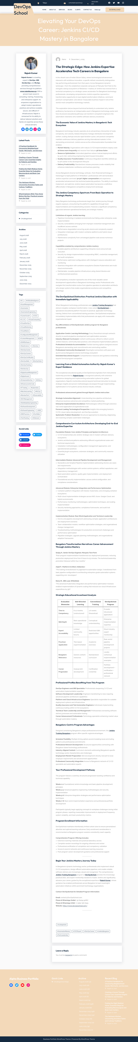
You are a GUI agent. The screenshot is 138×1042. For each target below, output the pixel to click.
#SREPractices (25, 414)
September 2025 (26, 276)
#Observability (37, 395)
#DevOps (35, 346)
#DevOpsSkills (24, 361)
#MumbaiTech (24, 395)
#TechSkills (36, 414)
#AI (21, 300)
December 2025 (25, 265)
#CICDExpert (77, 931)
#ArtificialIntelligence (32, 300)
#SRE (39, 410)
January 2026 (24, 261)
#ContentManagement (27, 338)
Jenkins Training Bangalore (102, 305)
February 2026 (25, 258)
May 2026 (23, 247)
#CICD (35, 315)
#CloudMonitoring (25, 327)
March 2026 (24, 254)
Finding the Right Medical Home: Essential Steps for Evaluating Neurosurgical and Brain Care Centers (31, 172)
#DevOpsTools (37, 361)
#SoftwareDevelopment (27, 406)
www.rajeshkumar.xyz (28, 91)
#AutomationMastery (63, 931)
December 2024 (25, 284)
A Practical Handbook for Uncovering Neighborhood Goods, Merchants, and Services (30, 148)
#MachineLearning (26, 391)
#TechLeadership (62, 935)
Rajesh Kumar (78, 375)
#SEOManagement (26, 399)
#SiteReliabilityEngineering (28, 403)
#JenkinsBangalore (103, 931)
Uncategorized (26, 218)
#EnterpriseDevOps (26, 380)
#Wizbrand (35, 418)
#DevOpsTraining (25, 365)
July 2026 (23, 239)
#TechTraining (24, 418)
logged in (68, 955)
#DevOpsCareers (25, 353)
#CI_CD (22, 319)
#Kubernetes (35, 387)
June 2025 (23, 280)
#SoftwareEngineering (27, 410)
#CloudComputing (34, 319)
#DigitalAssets (24, 376)
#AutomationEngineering (28, 312)
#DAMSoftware (25, 342)
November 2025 (25, 269)
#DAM (40, 338)
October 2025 (24, 272)
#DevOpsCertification (27, 357)
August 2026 (24, 235)
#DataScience (24, 346)
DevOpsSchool (103, 308)
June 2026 (23, 243)
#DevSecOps (24, 368)
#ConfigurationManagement (29, 334)
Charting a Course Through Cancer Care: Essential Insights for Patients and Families (30, 160)
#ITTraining (23, 387)
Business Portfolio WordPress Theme (57, 1039)
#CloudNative (24, 331)
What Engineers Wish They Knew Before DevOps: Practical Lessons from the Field (31, 196)
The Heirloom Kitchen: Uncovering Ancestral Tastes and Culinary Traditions (31, 185)
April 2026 (23, 250)
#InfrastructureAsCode (27, 384)
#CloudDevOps (25, 323)
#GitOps (38, 380)
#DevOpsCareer (25, 350)
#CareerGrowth (25, 315)
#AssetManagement (26, 304)
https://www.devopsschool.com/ (75, 906)
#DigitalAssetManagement (28, 372)
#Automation (24, 308)
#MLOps (38, 391)
